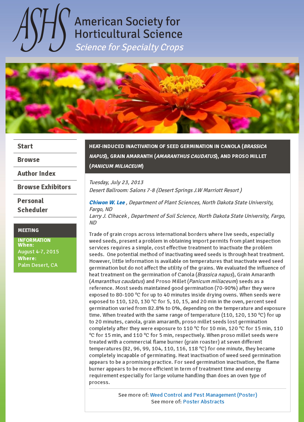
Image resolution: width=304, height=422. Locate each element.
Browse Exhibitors (44, 187)
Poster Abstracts (203, 401)
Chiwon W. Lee (107, 202)
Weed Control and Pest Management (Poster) (203, 395)
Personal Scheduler (32, 206)
